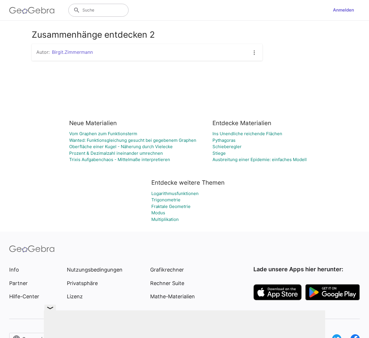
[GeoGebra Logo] (31, 10)
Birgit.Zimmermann (72, 52)
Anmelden (343, 10)
